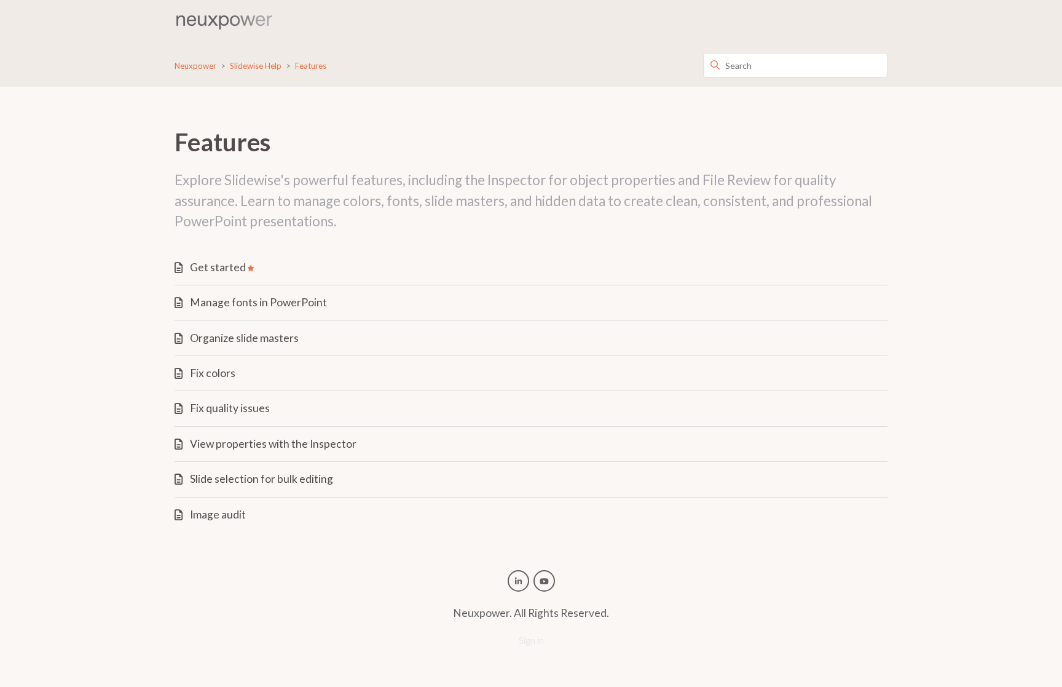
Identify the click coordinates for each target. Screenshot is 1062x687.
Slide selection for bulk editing (261, 478)
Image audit (218, 514)
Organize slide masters (244, 338)
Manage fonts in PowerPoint (258, 302)
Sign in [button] (531, 640)
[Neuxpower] (224, 22)
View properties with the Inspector (273, 443)
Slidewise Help (255, 66)
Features (310, 66)
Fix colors (212, 373)
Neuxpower (195, 66)
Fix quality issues (230, 408)
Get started (218, 267)
